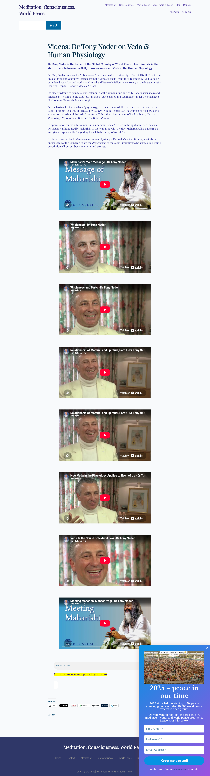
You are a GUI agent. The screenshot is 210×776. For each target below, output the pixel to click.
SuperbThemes (125, 771)
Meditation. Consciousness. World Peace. (105, 747)
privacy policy (180, 769)
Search (54, 25)
